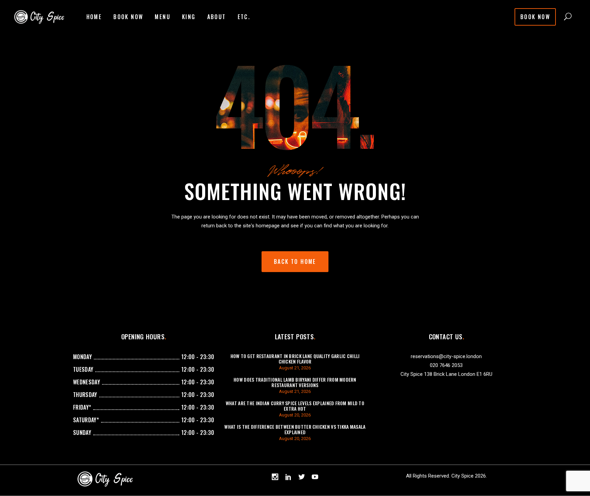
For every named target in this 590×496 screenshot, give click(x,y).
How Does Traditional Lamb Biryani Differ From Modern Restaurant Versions (295, 382)
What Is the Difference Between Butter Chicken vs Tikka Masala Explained (294, 429)
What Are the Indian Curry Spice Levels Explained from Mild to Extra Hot (295, 405)
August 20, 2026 (295, 414)
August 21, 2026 (295, 367)
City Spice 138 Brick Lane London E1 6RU (446, 374)
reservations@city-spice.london (446, 356)
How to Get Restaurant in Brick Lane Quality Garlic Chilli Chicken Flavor (295, 358)
